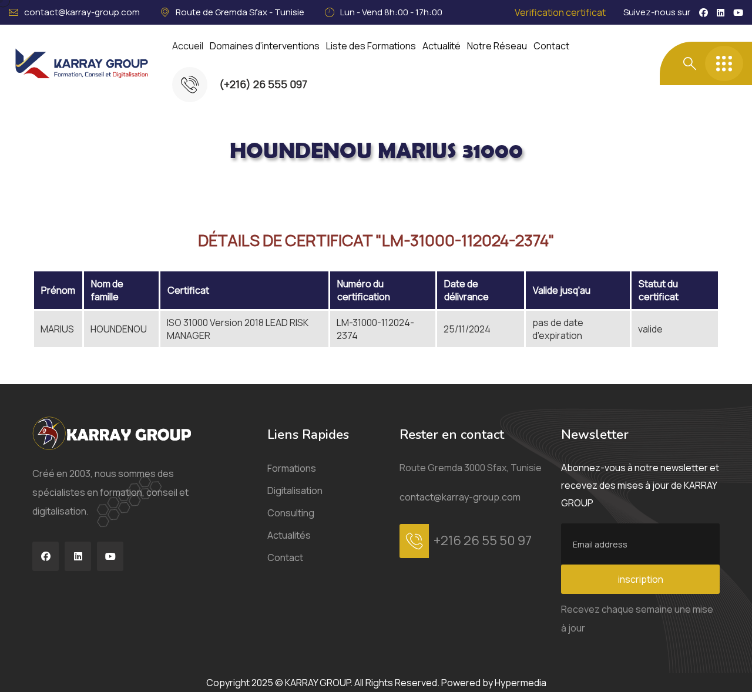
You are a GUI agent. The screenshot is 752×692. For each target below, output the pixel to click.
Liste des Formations (371, 45)
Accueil (187, 45)
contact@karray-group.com (82, 12)
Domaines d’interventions (265, 45)
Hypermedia (520, 682)
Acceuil (86, 190)
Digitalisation (295, 490)
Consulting (290, 512)
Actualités (289, 535)
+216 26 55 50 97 (483, 540)
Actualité (441, 45)
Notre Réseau (497, 45)
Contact (551, 45)
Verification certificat (560, 12)
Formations (291, 468)
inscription (640, 579)
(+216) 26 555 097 (263, 84)
